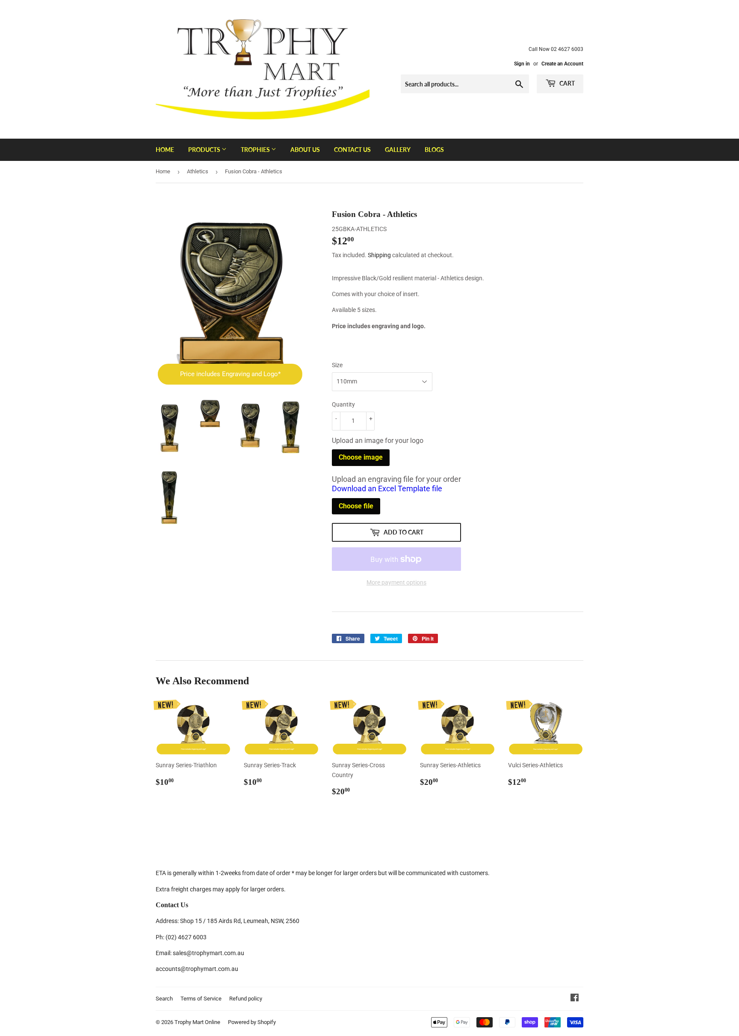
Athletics (197, 171)
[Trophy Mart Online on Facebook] (574, 998)
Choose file (356, 506)
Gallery (398, 149)
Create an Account (562, 64)
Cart (566, 83)
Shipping (379, 255)
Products (205, 149)
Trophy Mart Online (197, 1022)
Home (165, 149)
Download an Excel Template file (387, 488)
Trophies (256, 149)
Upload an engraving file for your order (396, 484)
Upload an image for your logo (377, 440)
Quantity (343, 404)
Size (337, 365)
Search (164, 998)
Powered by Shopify (252, 1022)
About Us (305, 149)
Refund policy (245, 998)
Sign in (522, 64)
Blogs (434, 149)
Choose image (361, 457)
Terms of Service (201, 998)
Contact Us (352, 149)
